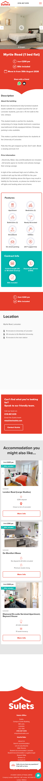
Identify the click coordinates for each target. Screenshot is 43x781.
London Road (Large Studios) (17, 492)
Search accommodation (21, 743)
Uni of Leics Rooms (21, 746)
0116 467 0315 (23, 3)
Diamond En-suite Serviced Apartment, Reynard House (21, 615)
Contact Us (21, 760)
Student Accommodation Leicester (21, 750)
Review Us (21, 757)
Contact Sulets (13, 427)
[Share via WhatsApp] (18, 84)
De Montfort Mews (12, 553)
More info (21, 513)
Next (41, 28)
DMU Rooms (21, 748)
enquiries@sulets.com (13, 420)
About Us (21, 741)
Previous (2, 28)
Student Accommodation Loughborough (21, 753)
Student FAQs (21, 755)
